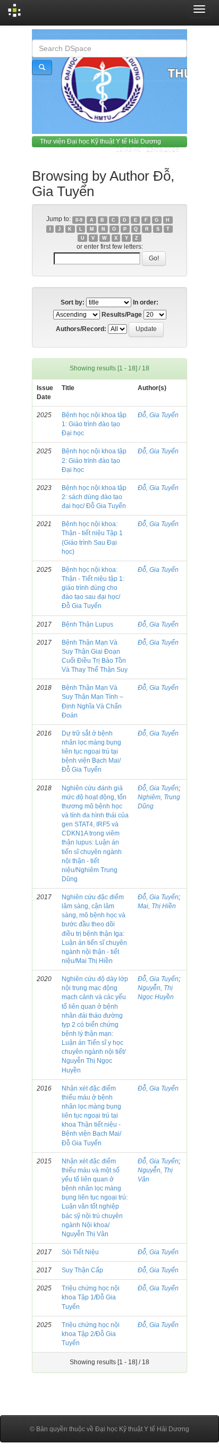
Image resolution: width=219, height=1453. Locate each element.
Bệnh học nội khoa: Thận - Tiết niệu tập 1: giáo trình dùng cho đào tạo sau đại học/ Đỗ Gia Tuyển (93, 588)
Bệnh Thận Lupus (87, 624)
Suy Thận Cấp (82, 1270)
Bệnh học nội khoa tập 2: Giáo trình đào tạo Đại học (94, 460)
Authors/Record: (81, 329)
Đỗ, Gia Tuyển (158, 415)
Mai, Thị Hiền (157, 906)
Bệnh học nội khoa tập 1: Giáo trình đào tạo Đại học (94, 424)
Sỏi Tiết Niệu (80, 1252)
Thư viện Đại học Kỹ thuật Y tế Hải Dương (100, 141)
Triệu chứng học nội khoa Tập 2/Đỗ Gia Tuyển (91, 1334)
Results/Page (122, 314)
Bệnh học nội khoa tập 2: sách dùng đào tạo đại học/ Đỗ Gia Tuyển (94, 497)
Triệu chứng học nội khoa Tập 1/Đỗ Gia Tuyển (91, 1297)
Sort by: (73, 302)
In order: (145, 302)
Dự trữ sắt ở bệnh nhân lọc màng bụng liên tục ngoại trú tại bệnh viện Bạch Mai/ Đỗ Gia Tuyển (91, 752)
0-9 (78, 219)
